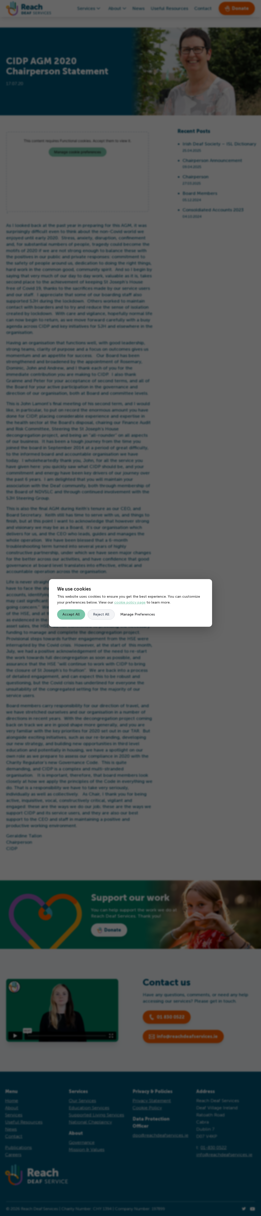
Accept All (71, 614)
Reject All (101, 614)
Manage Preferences (137, 614)
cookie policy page (130, 602)
